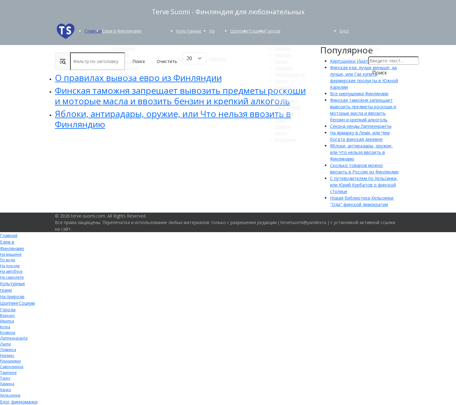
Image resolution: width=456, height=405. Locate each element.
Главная (93, 31)
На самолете (125, 74)
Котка (281, 61)
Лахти (281, 81)
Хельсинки (286, 139)
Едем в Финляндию (121, 31)
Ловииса (284, 87)
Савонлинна (287, 107)
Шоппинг (239, 31)
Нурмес (282, 94)
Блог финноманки (19, 402)
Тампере (284, 113)
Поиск (374, 48)
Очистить (167, 61)
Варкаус (283, 48)
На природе (12, 296)
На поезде (10, 265)
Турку (281, 120)
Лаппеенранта (290, 74)
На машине (123, 48)
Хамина (282, 126)
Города (272, 31)
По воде (7, 260)
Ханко (281, 133)
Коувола (284, 68)
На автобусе (11, 271)
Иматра (283, 55)
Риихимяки (286, 100)
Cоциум (257, 31)
